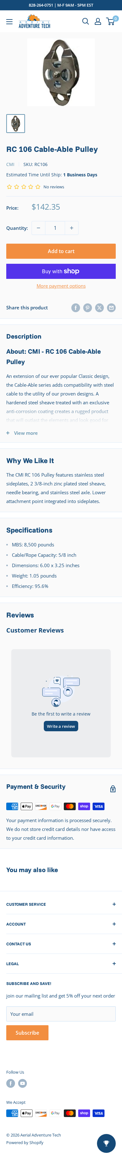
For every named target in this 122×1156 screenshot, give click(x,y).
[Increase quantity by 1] (71, 228)
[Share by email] (111, 307)
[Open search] (85, 21)
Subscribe (27, 1032)
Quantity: (17, 228)
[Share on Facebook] (75, 307)
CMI (10, 164)
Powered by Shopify (24, 1142)
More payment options (61, 286)
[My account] (98, 21)
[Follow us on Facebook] (10, 1083)
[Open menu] (9, 21)
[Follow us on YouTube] (22, 1083)
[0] (110, 21)
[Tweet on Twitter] (99, 307)
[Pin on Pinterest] (87, 307)
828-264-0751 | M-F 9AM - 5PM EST (61, 5)
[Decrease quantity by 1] (38, 228)
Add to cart (61, 251)
